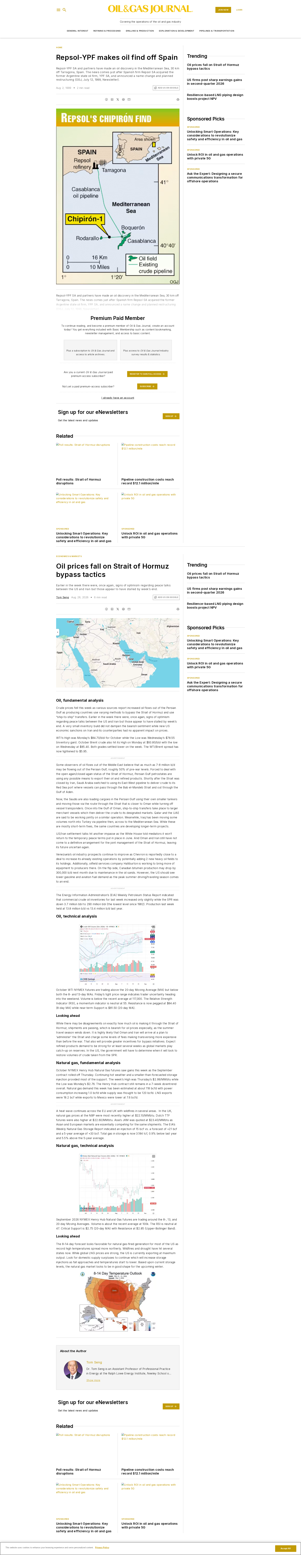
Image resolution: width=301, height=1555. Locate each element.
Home (59, 47)
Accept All (286, 1548)
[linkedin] (112, 99)
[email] (129, 99)
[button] (58, 10)
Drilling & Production (140, 31)
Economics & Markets (69, 556)
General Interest (77, 31)
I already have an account (117, 397)
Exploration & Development (176, 31)
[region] (150, 1548)
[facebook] (106, 99)
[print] (178, 99)
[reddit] (123, 99)
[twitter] (117, 99)
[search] (64, 10)
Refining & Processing (107, 31)
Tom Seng (62, 597)
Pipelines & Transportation (216, 31)
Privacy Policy (102, 1547)
